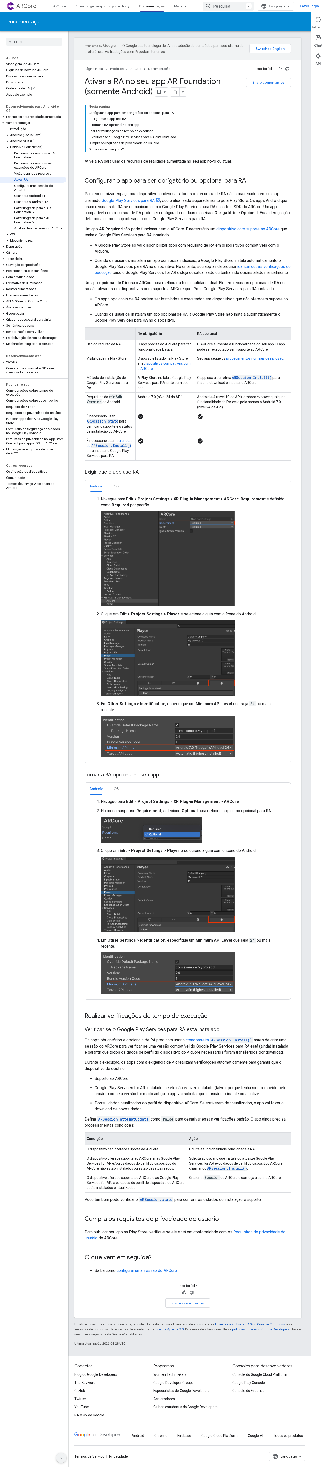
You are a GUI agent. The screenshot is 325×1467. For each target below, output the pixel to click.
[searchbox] (34, 42)
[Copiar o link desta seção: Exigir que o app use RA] (144, 472)
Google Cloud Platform (219, 1436)
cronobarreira (219, 1040)
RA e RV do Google (89, 1415)
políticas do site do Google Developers (261, 1329)
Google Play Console (248, 1383)
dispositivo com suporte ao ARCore (248, 229)
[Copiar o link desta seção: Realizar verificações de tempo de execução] (213, 1016)
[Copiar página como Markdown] (175, 92)
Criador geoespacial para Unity (103, 6)
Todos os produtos (288, 1436)
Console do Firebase (248, 1391)
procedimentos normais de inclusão (254, 358)
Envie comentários (268, 82)
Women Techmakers (170, 1374)
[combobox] (228, 6)
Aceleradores (164, 1399)
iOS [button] (115, 486)
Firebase (184, 1436)
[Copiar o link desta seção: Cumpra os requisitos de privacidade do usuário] (224, 1219)
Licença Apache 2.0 (169, 1329)
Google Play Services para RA (128, 200)
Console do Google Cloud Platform (259, 1374)
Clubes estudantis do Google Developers (185, 1407)
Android (138, 1436)
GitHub (79, 1391)
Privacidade (118, 1456)
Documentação (152, 6)
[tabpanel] (188, 627)
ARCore (26, 6)
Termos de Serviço (89, 1456)
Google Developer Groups (173, 1383)
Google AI (255, 1436)
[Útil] (279, 69)
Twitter (80, 1399)
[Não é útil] (287, 69)
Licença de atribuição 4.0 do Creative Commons (250, 1324)
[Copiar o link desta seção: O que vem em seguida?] (157, 1258)
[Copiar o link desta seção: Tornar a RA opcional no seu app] (164, 775)
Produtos (117, 69)
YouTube (81, 1407)
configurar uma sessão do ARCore (147, 1270)
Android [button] (96, 486)
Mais (178, 6)
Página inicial (94, 69)
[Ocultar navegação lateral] (61, 1458)
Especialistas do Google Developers (181, 1391)
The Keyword (84, 1383)
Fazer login (309, 6)
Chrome (160, 1436)
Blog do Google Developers (95, 1374)
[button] (33, 117)
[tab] (96, 486)
